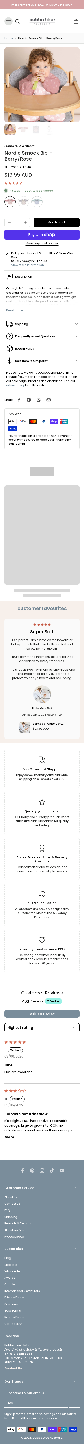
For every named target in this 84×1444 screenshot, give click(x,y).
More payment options (42, 243)
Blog (7, 1258)
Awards (9, 1278)
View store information (27, 265)
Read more (14, 310)
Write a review (42, 1013)
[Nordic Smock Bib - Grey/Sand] (23, 201)
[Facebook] (22, 1171)
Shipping (10, 1217)
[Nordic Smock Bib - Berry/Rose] (10, 201)
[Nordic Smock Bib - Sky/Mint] (37, 201)
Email (10, 1403)
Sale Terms (12, 1310)
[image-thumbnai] (10, 129)
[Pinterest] (32, 1171)
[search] (17, 21)
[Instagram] (42, 1171)
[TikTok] (52, 1171)
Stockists (10, 1264)
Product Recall (14, 1236)
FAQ (7, 1210)
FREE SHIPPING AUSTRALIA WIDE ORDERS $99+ (42, 4)
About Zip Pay (14, 1230)
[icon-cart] (75, 21)
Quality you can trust (42, 811)
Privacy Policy (14, 1297)
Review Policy (14, 1317)
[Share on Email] (49, 400)
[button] (13, 183)
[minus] (9, 222)
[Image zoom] (42, 84)
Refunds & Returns (17, 1223)
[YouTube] (62, 1171)
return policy (15, 385)
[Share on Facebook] (19, 400)
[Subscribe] (74, 1403)
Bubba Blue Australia (47, 1438)
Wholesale (12, 1271)
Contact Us (12, 1204)
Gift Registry (13, 1323)
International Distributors (22, 1291)
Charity (9, 1284)
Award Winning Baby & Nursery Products (42, 859)
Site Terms (12, 1304)
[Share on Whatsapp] (39, 400)
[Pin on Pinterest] (29, 400)
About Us (10, 1197)
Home (8, 38)
